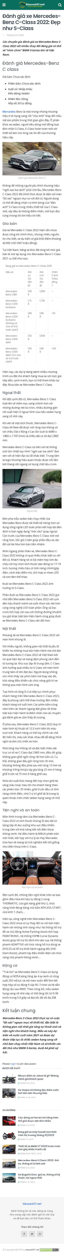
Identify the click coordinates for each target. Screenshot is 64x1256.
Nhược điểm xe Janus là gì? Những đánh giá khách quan (38, 1077)
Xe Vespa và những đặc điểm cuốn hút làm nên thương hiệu (38, 1091)
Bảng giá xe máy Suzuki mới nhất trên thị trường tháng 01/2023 (37, 1133)
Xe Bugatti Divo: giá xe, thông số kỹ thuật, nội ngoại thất (39, 1176)
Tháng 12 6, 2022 (15, 35)
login (13, 1063)
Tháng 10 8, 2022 (27, 1083)
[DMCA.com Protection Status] (49, 1249)
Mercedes (8, 111)
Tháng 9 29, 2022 (27, 1097)
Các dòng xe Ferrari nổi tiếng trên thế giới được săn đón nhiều (38, 1119)
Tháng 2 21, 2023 (27, 1125)
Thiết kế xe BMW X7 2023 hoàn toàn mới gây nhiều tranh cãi (39, 1148)
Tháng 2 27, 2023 (27, 1182)
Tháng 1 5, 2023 (26, 1139)
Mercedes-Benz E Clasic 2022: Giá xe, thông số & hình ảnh (38, 1162)
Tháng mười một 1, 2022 (31, 1153)
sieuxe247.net (32, 1249)
